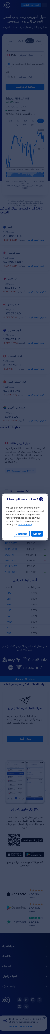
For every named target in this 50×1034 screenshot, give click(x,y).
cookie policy (25, 524)
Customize (22, 533)
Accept (37, 533)
